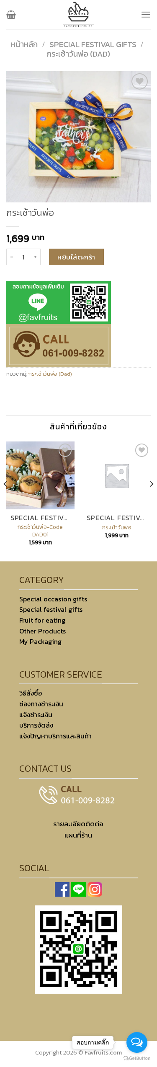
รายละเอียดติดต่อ (78, 824)
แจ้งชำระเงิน (35, 715)
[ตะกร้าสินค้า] (11, 14)
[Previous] (6, 501)
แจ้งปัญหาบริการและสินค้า (55, 736)
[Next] (151, 501)
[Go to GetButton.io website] (137, 1058)
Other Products (42, 631)
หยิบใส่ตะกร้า (76, 257)
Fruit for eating (42, 620)
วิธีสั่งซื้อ (30, 693)
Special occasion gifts (53, 599)
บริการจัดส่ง (36, 725)
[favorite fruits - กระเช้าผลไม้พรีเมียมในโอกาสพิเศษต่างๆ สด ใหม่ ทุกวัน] (79, 14)
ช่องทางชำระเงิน (41, 704)
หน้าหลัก (24, 44)
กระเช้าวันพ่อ (116, 527)
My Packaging (40, 641)
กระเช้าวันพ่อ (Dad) (78, 54)
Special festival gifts (92, 44)
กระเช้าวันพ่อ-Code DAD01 (40, 531)
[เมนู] (146, 14)
